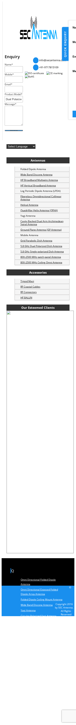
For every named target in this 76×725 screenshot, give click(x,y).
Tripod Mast (27, 281)
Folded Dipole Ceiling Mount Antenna (41, 599)
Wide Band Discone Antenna (36, 174)
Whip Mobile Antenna (33, 657)
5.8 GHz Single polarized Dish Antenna (42, 251)
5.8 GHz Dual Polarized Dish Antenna (41, 246)
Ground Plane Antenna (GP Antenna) (41, 229)
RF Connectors (28, 292)
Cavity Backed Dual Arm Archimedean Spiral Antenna (41, 223)
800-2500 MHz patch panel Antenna (40, 256)
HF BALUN (26, 297)
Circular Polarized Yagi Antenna (38, 616)
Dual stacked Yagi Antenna (36, 621)
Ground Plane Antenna (33, 626)
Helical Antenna (29, 204)
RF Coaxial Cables (30, 286)
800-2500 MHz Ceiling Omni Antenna (41, 262)
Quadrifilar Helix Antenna (35, 689)
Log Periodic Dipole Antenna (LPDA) (41, 642)
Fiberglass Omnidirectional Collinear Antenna (40, 198)
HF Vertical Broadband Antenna (38, 185)
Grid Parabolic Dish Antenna (36, 240)
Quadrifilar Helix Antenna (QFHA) (39, 210)
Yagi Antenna (28, 610)
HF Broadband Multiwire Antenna (39, 180)
